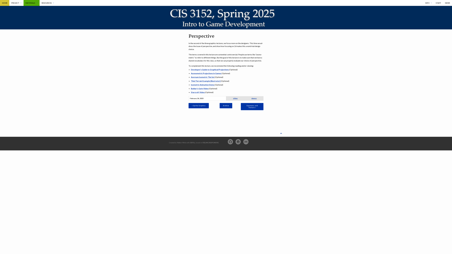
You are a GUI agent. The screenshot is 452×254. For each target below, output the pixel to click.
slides (235, 98)
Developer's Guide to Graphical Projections (210, 69)
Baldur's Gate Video (200, 88)
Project (15, 3)
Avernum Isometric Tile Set (203, 77)
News (447, 3)
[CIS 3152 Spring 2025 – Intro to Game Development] (226, 17)
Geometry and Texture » (252, 106)
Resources (47, 3)
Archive (226, 106)
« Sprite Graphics (199, 106)
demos (254, 98)
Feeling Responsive (211, 143)
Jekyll (192, 143)
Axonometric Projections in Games (206, 73)
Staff (438, 3)
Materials (30, 3)
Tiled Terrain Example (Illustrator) (206, 81)
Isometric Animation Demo (203, 85)
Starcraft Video (198, 92)
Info (427, 3)
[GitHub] (230, 141)
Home (4, 3)
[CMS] (245, 141)
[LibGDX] (238, 141)
